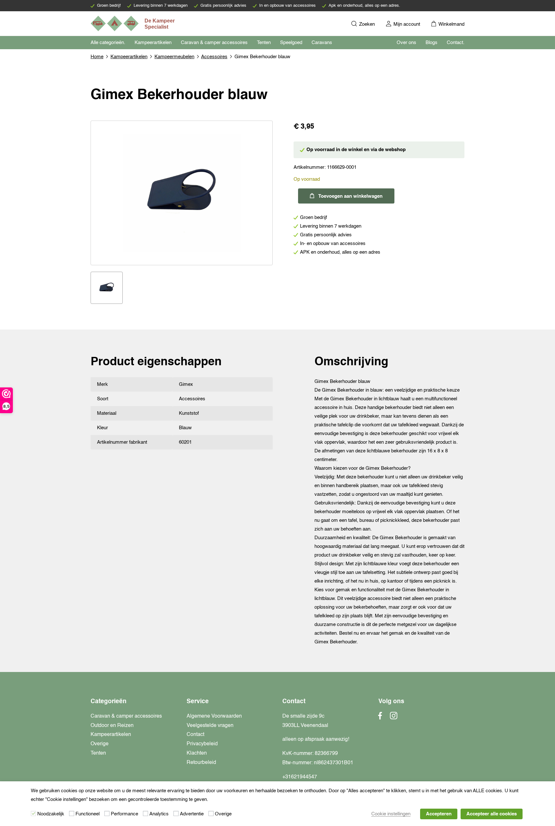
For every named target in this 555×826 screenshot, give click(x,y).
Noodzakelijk (50, 814)
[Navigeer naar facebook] (380, 717)
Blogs (431, 42)
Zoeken (366, 24)
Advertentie (192, 814)
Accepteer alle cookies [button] (491, 814)
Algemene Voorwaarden (214, 716)
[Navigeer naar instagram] (393, 717)
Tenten (264, 42)
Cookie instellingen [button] (390, 814)
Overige (100, 744)
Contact (195, 734)
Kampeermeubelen (174, 56)
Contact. (455, 42)
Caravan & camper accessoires (214, 42)
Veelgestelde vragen (210, 725)
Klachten (197, 753)
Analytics (159, 814)
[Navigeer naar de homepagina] (133, 23)
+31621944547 (299, 777)
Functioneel (87, 814)
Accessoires (214, 56)
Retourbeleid (201, 762)
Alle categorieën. (108, 42)
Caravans (322, 42)
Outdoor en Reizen (112, 725)
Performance (124, 814)
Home (97, 56)
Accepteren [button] (439, 814)
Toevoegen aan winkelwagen (350, 196)
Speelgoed (291, 42)
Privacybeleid (202, 744)
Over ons (406, 42)
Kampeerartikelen (153, 42)
